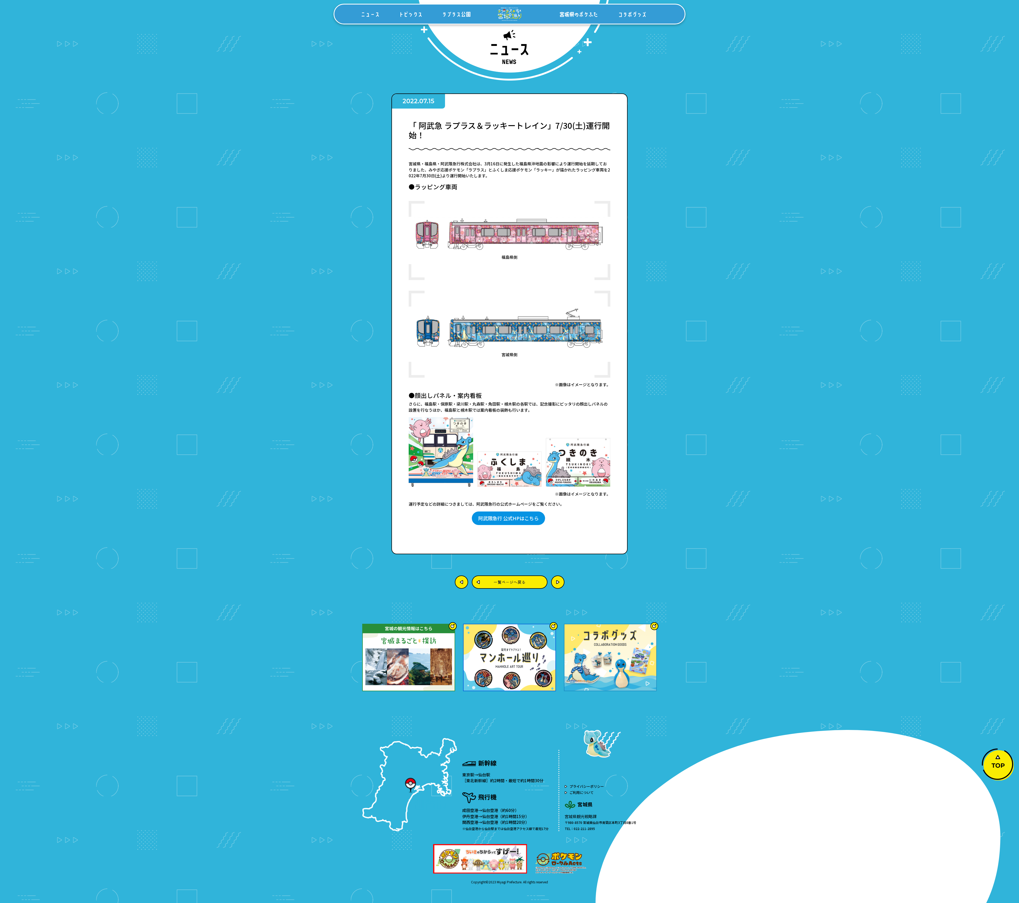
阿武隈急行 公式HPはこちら (508, 518)
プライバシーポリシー (586, 786)
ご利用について (581, 792)
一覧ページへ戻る (509, 582)
